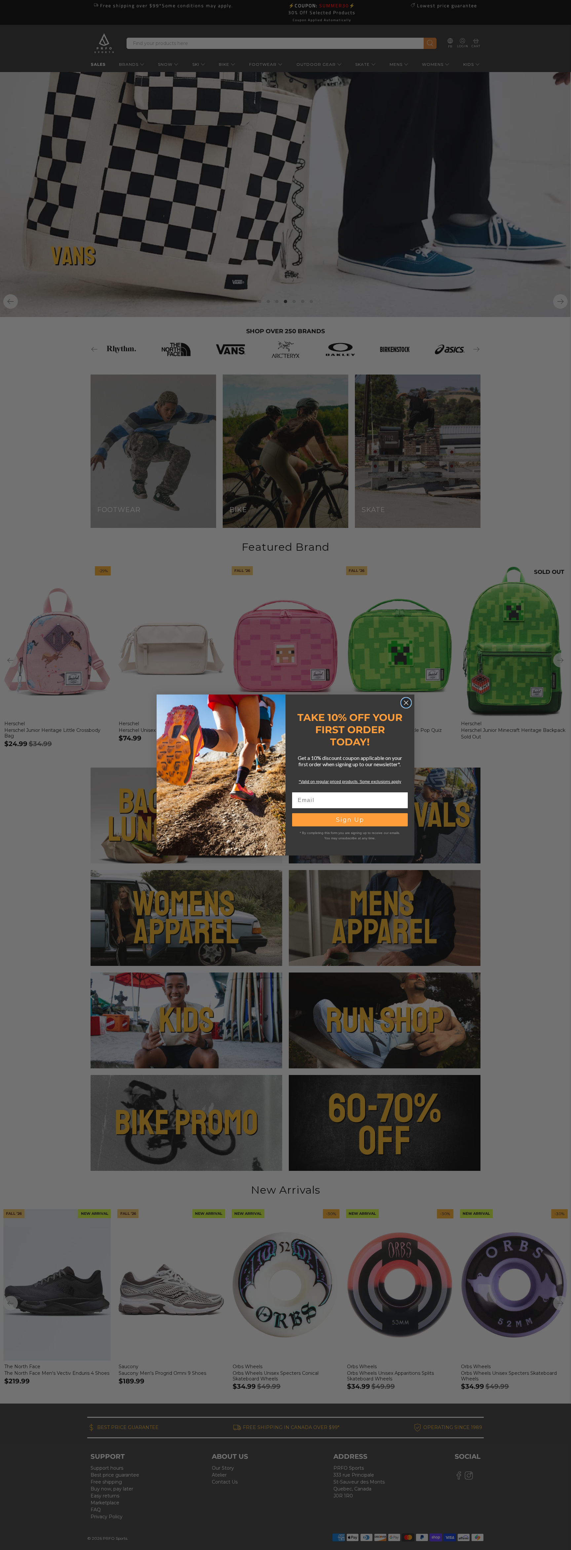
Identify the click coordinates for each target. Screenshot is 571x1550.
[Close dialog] (406, 703)
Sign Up (350, 819)
